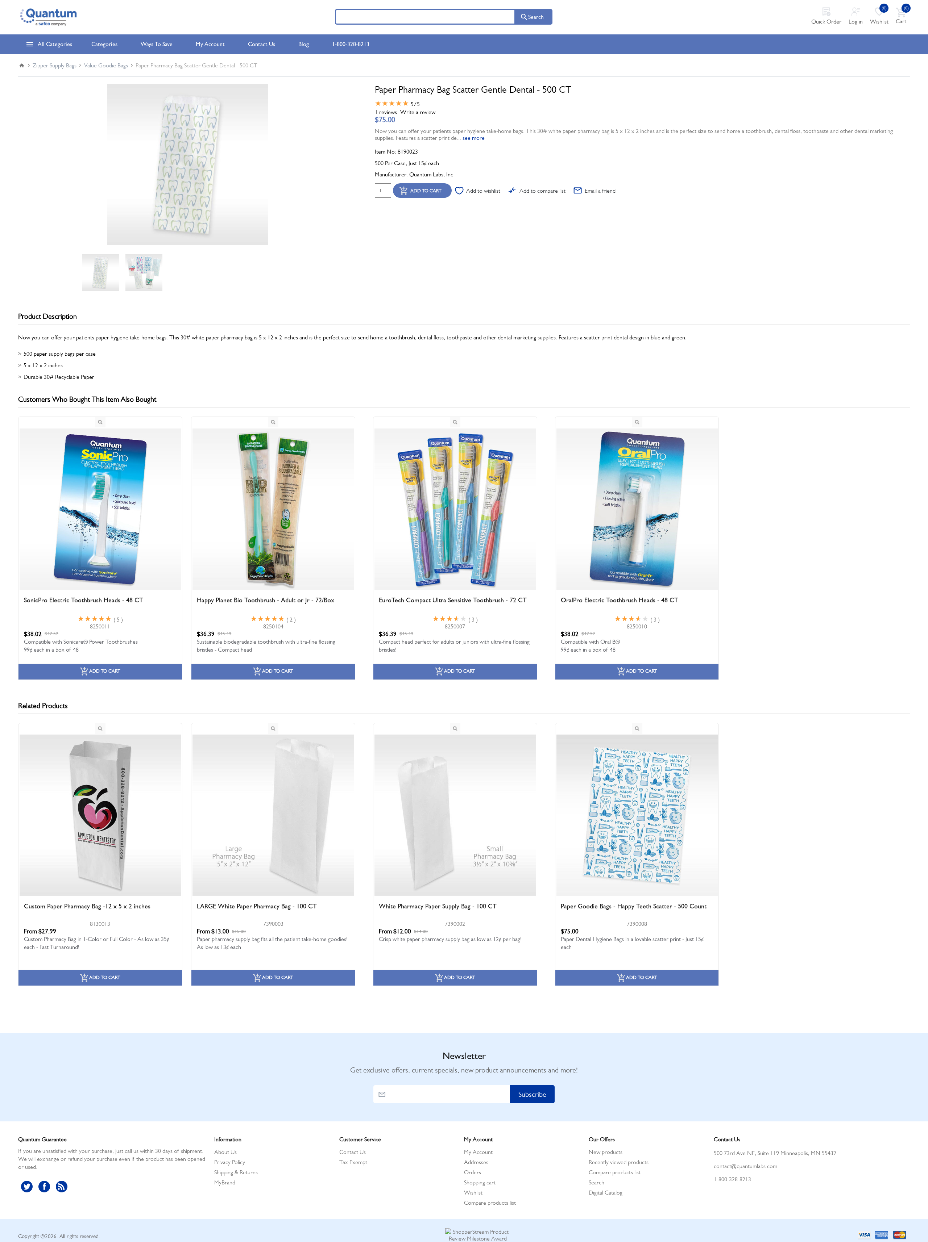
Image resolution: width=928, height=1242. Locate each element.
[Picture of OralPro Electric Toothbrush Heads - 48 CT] (637, 509)
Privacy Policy (229, 1162)
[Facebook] (44, 1186)
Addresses (476, 1162)
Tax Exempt (353, 1162)
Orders (472, 1172)
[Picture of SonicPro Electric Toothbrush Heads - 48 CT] (100, 509)
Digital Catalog (605, 1192)
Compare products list (490, 1202)
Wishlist (473, 1192)
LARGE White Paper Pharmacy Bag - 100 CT (257, 906)
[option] (100, 272)
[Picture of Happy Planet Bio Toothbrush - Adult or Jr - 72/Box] (273, 509)
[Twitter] (27, 1186)
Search (536, 16)
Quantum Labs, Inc (431, 174)
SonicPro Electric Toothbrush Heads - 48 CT (83, 600)
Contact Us (352, 1152)
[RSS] (61, 1186)
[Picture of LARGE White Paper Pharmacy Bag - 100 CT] (273, 815)
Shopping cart (480, 1182)
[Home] (21, 65)
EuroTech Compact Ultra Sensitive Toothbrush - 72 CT (453, 600)
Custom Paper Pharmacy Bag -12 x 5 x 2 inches (87, 906)
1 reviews (386, 112)
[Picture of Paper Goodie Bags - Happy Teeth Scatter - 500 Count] (637, 815)
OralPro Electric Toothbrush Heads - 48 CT (619, 600)
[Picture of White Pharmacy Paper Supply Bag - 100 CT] (455, 815)
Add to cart (426, 190)
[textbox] (425, 17)
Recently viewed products (619, 1162)
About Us (225, 1152)
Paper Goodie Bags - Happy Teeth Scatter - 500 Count (634, 906)
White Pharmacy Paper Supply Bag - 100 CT (438, 906)
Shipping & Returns (236, 1172)
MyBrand (224, 1182)
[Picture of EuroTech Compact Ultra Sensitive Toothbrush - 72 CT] (455, 509)
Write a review (417, 112)
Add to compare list (542, 190)
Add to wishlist (483, 190)
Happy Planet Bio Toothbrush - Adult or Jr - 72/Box (265, 600)
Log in (856, 21)
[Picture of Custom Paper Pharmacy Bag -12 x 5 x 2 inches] (100, 815)
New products (605, 1152)
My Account (478, 1152)
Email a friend (600, 190)
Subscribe (532, 1094)
